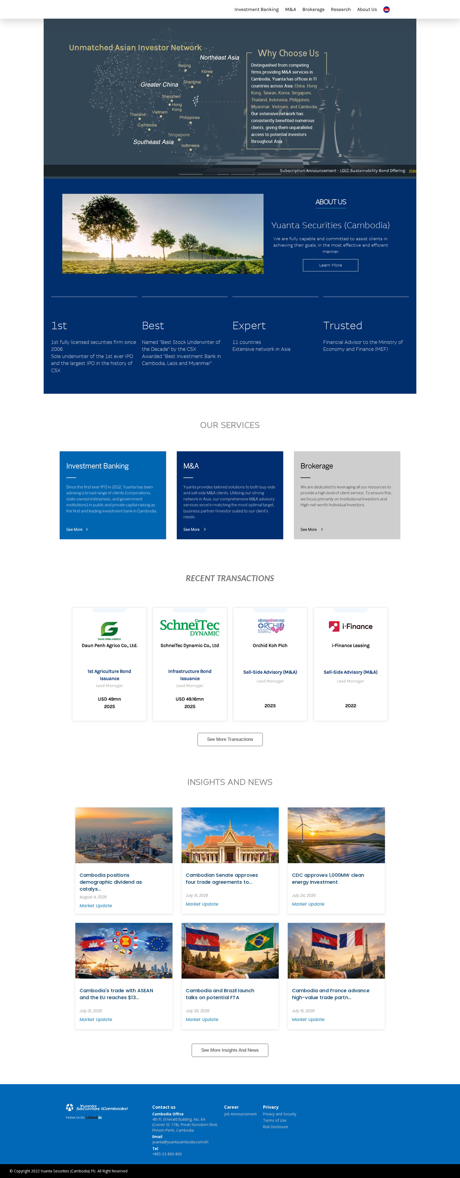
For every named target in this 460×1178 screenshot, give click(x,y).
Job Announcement (240, 1113)
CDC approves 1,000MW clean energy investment (328, 878)
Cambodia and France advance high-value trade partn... (330, 994)
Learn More (330, 265)
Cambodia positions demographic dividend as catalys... (111, 882)
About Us (367, 9)
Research (341, 9)
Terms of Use (274, 1120)
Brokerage (313, 9)
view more (394, 170)
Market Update (96, 906)
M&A (290, 9)
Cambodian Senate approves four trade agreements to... (222, 878)
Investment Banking (257, 9)
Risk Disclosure (275, 1126)
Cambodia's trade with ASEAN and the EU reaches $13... (116, 994)
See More (74, 530)
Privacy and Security (279, 1113)
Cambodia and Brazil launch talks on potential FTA (220, 994)
